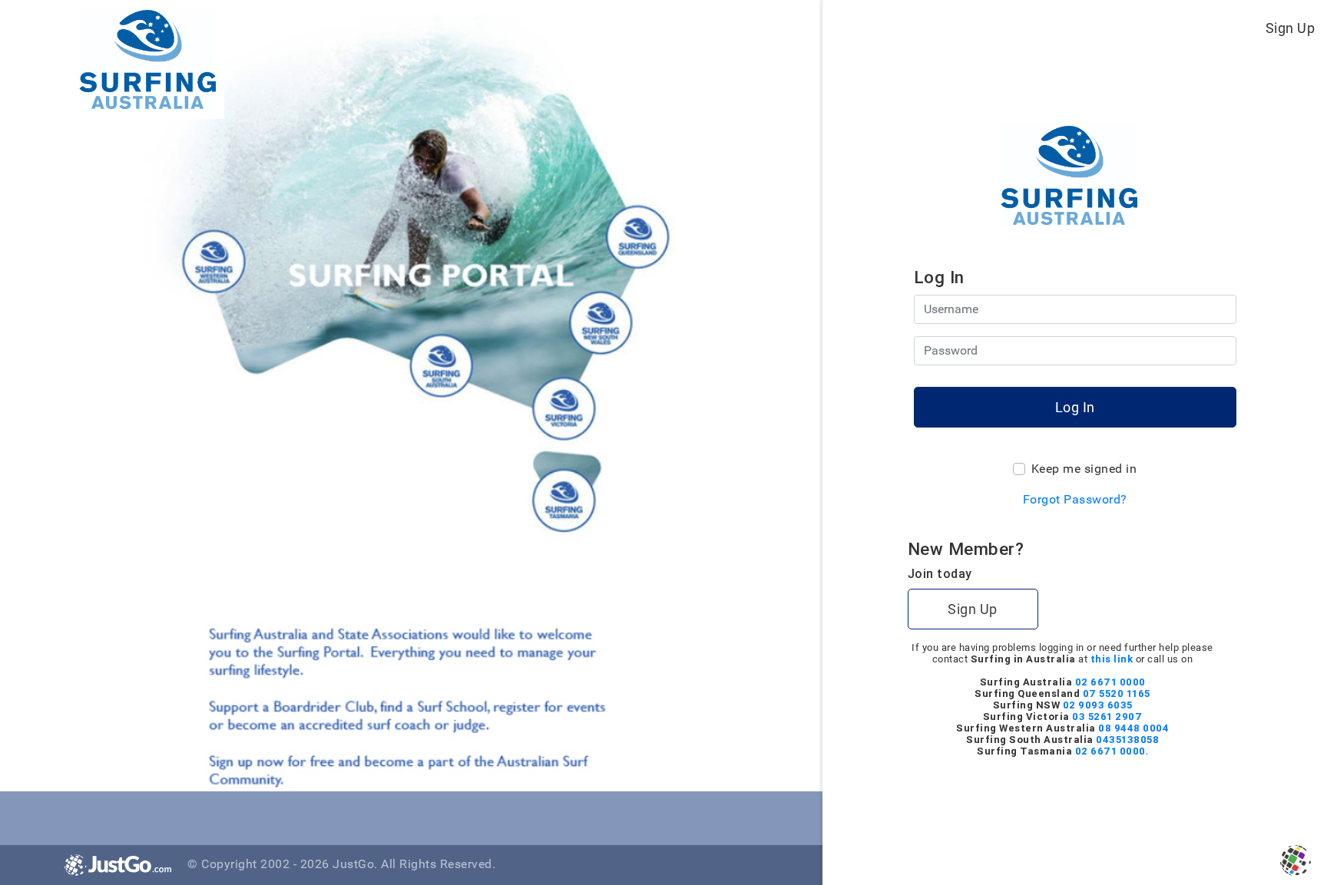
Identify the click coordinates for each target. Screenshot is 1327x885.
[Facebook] (79, 816)
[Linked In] (147, 816)
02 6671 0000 (1110, 682)
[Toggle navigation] (781, 27)
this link (1111, 658)
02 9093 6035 (1098, 705)
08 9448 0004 (1133, 728)
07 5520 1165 (1116, 693)
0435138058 (1127, 739)
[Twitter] (113, 816)
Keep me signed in (1084, 468)
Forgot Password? (1075, 499)
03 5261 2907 (1107, 716)
